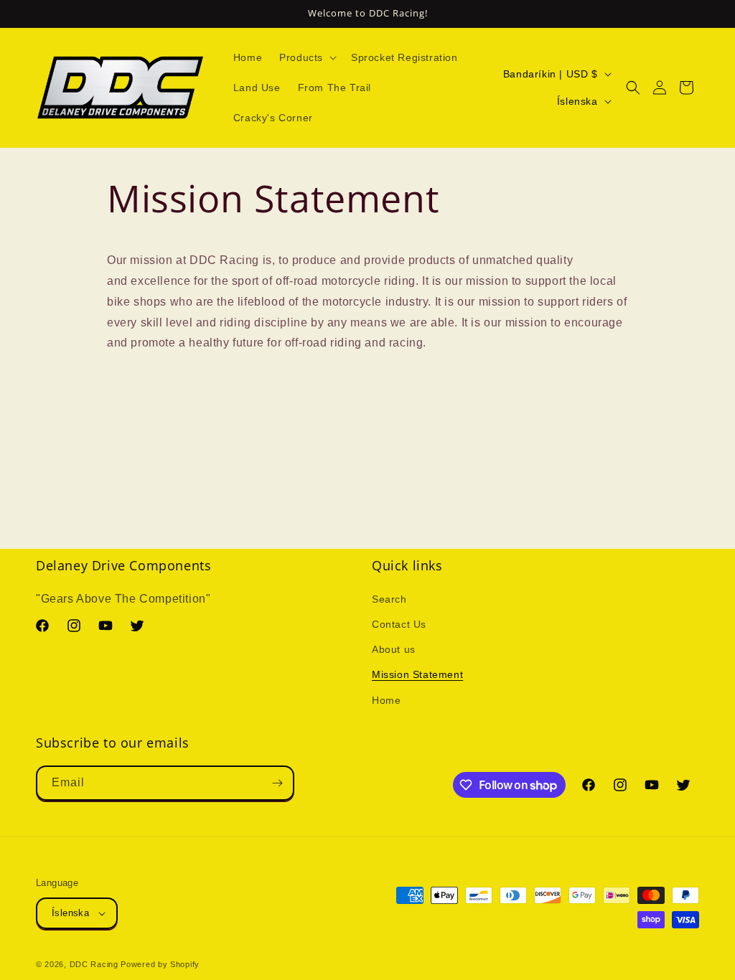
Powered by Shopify (160, 964)
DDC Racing (94, 964)
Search (389, 599)
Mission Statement (417, 674)
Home (386, 700)
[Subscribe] (277, 783)
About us (394, 649)
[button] (306, 57)
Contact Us (399, 624)
